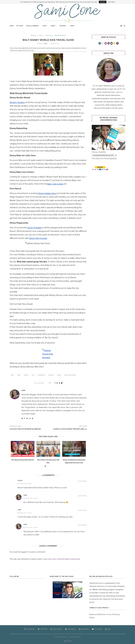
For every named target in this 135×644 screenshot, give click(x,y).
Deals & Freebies (32, 25)
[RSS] (117, 43)
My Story (20, 25)
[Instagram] (114, 43)
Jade (19, 509)
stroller (51, 375)
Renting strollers (17, 102)
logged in (25, 552)
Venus (20, 480)
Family (53, 25)
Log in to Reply (82, 481)
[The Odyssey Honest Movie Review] (22, 449)
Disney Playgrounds (38, 238)
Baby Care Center (55, 184)
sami (25, 495)
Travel (40, 35)
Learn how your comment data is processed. (61, 559)
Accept (102, 2)
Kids (33, 375)
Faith (44, 25)
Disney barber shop (47, 193)
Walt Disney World (60, 35)
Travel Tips (48, 35)
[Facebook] (99, 43)
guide (18, 375)
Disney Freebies (34, 227)
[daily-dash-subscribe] (67, 590)
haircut (26, 375)
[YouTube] (111, 43)
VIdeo (72, 25)
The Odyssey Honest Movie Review (22, 460)
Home (12, 25)
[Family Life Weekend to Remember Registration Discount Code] (74, 449)
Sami (45, 43)
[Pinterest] (105, 43)
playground (41, 375)
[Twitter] (102, 43)
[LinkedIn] (108, 43)
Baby (12, 375)
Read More (111, 2)
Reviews (63, 25)
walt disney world (70, 375)
